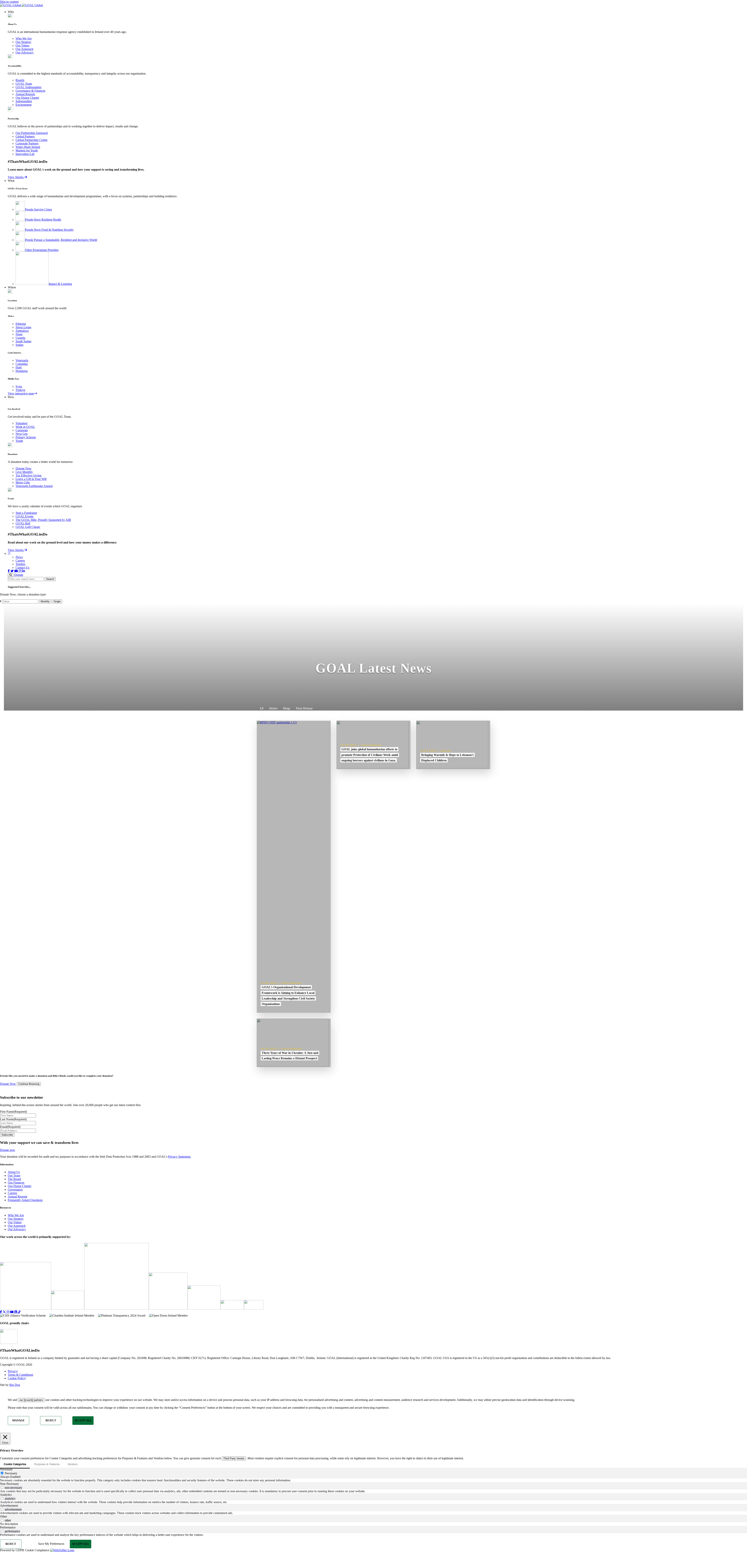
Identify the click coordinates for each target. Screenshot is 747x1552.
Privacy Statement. (179, 1156)
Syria (19, 386)
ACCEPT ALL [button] (83, 1420)
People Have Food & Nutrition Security (49, 229)
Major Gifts (23, 482)
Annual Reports (25, 94)
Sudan (19, 344)
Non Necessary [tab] (9, 1483)
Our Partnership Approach (32, 133)
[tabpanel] (373, 1480)
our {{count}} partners (31, 1400)
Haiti (19, 367)
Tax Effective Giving (28, 475)
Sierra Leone (23, 327)
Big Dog (14, 1384)
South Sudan (23, 341)
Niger (19, 334)
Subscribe (7, 1134)
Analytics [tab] (6, 1494)
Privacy (13, 1371)
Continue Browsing (28, 1084)
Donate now (7, 1150)
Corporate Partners (27, 143)
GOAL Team (24, 83)
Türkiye (20, 390)
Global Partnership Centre (31, 140)
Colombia (22, 364)
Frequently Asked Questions (25, 1200)
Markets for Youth (27, 150)
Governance (15, 1189)
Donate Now (24, 468)
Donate (18, 574)
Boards (20, 80)
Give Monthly (24, 472)
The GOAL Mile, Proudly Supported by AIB (43, 519)
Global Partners (25, 136)
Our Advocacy (25, 52)
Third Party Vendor (233, 1458)
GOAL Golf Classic (28, 526)
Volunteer (21, 423)
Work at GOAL (25, 426)
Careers (20, 560)
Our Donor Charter (27, 97)
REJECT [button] (51, 1420)
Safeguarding (24, 101)
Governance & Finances (30, 90)
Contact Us (22, 567)
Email (10, 1126)
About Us (14, 1172)
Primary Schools (26, 437)
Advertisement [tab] (9, 1505)
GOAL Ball (23, 523)
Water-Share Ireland (28, 147)
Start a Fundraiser (26, 512)
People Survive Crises (38, 209)
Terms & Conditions (20, 1374)
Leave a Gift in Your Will (31, 479)
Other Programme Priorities (42, 250)
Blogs (286, 708)
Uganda (20, 337)
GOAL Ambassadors (28, 87)
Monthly (45, 601)
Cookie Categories (15, 1464)
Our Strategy (23, 42)
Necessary (11, 1473)
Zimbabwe (22, 330)
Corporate (22, 430)
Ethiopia (21, 323)
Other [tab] (3, 1516)
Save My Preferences (51, 1543)
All (261, 708)
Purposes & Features (47, 1464)
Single (56, 601)
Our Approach (24, 49)
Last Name (13, 1119)
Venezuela (22, 360)
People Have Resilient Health (43, 219)
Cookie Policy (17, 1378)
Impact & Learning (60, 283)
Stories (273, 708)
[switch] (2, 1487)
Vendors (72, 1464)
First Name (13, 1111)
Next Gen (22, 433)
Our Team (14, 1175)
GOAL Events (24, 516)
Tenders (20, 564)
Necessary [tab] (6, 1469)
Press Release (304, 708)
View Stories (16, 177)
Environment (24, 104)
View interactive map (21, 393)
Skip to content (9, 1)
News (19, 557)
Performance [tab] (8, 1527)
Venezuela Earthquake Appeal (34, 486)
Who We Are (24, 38)
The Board (14, 1179)
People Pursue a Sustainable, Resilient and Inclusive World (61, 239)
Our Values (22, 45)
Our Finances (16, 1182)
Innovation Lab (25, 154)
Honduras (22, 371)
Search (50, 579)
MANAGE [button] (18, 1420)
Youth (19, 440)
